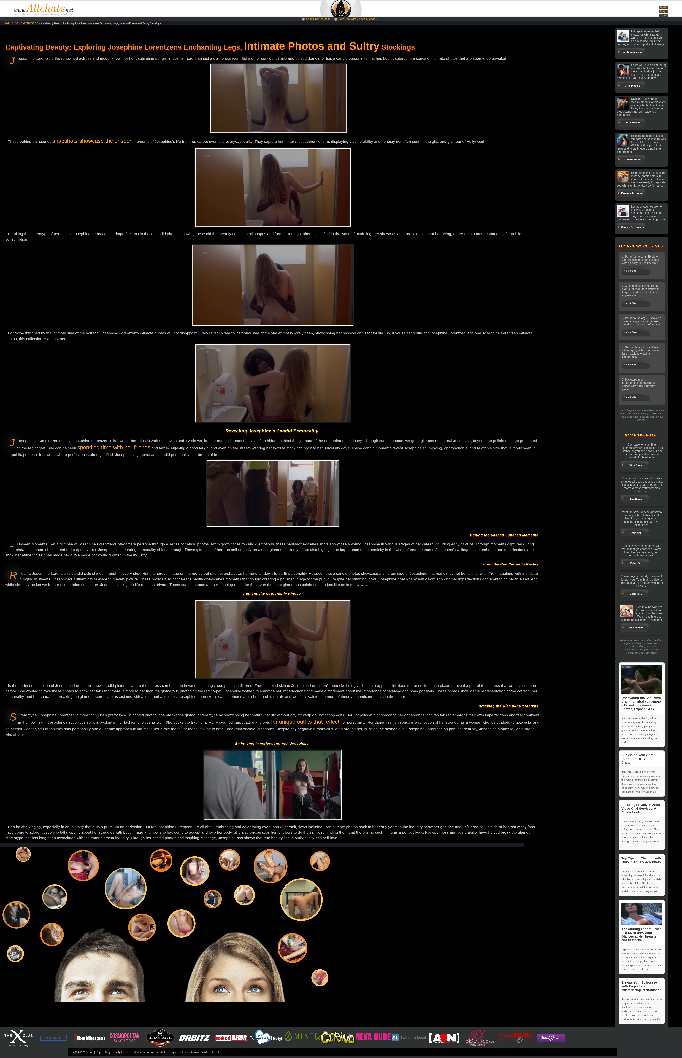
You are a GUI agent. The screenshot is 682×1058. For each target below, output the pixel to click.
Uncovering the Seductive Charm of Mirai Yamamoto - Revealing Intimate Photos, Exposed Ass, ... (641, 703)
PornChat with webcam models (358, 19)
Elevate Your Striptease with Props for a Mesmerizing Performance (641, 986)
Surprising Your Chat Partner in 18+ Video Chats (637, 758)
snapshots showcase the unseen (92, 141)
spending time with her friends (113, 447)
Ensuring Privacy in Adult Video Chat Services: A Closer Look (640, 808)
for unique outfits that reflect (305, 722)
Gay (662, 11)
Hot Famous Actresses (21, 23)
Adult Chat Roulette (318, 19)
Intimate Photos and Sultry (311, 46)
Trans (663, 15)
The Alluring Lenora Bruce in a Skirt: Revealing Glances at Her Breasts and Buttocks (641, 934)
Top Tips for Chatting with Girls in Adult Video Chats (641, 860)
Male (663, 7)
